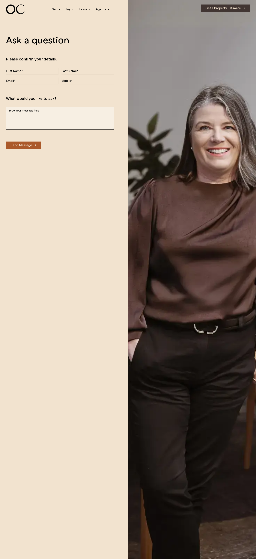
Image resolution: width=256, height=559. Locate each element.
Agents (101, 9)
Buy (68, 9)
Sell (54, 9)
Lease (83, 9)
